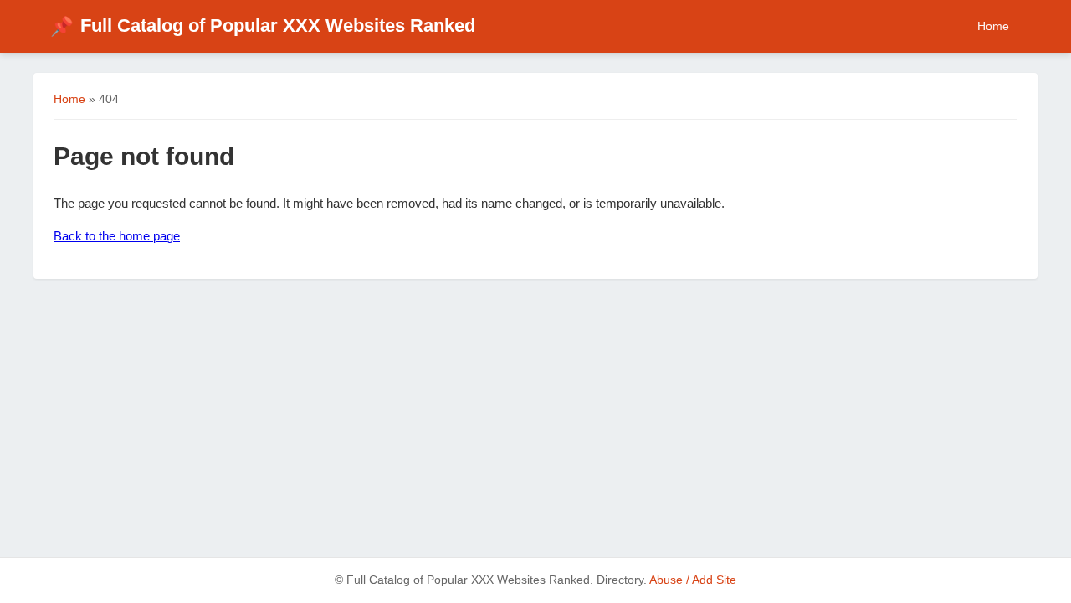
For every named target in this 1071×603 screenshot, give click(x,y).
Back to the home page (117, 236)
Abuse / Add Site (692, 580)
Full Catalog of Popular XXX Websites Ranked (262, 25)
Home (993, 26)
